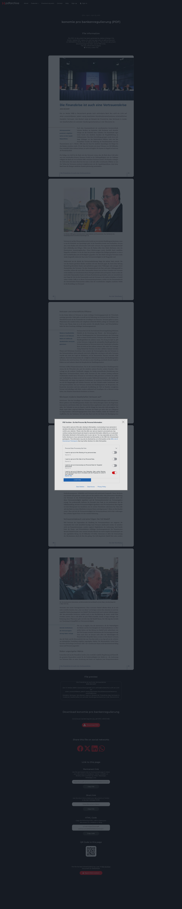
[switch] (114, 452)
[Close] (124, 422)
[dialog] (91, 454)
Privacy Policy (102, 486)
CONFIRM (77, 480)
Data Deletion (80, 486)
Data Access (91, 486)
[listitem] (91, 448)
